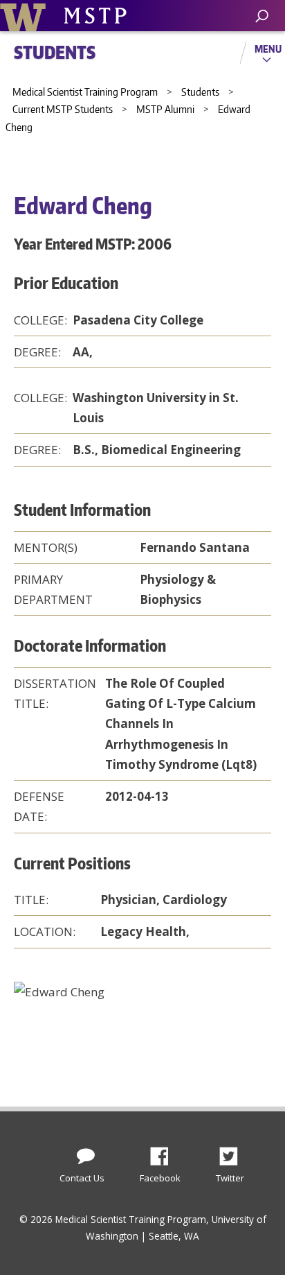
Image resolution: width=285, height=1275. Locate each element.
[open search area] (262, 16)
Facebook (164, 1152)
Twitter (233, 1152)
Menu (268, 48)
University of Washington (25, 15)
